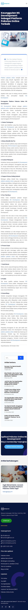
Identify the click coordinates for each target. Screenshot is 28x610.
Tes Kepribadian (5, 584)
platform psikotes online (7, 181)
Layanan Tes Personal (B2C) (9, 589)
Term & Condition (6, 566)
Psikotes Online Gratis (7, 592)
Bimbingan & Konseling (7, 561)
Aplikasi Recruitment (7, 558)
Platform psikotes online (8, 77)
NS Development (6, 106)
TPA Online (4, 578)
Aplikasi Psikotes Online (13, 446)
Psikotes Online (5, 555)
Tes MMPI (3, 581)
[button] (26, 3)
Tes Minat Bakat (5, 586)
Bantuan (6, 520)
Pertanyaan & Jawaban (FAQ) (10, 564)
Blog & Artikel (5, 569)
